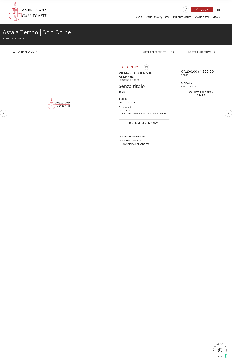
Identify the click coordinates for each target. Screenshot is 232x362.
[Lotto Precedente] (3, 113)
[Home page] (28, 11)
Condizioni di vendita (135, 144)
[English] (218, 9)
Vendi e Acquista (158, 17)
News (216, 17)
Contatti (202, 17)
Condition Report (134, 136)
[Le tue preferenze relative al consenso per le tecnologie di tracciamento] (225, 355)
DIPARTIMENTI (182, 17)
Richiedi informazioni (144, 122)
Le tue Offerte (131, 140)
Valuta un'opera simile (201, 94)
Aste (138, 17)
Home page (9, 38)
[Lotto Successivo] (228, 113)
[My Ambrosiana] (202, 9)
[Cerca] (186, 9)
